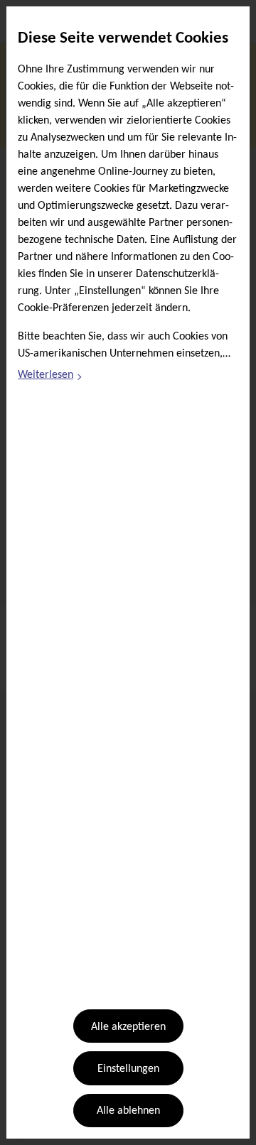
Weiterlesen (50, 377)
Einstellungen (128, 1069)
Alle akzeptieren (128, 1027)
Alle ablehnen (128, 1111)
